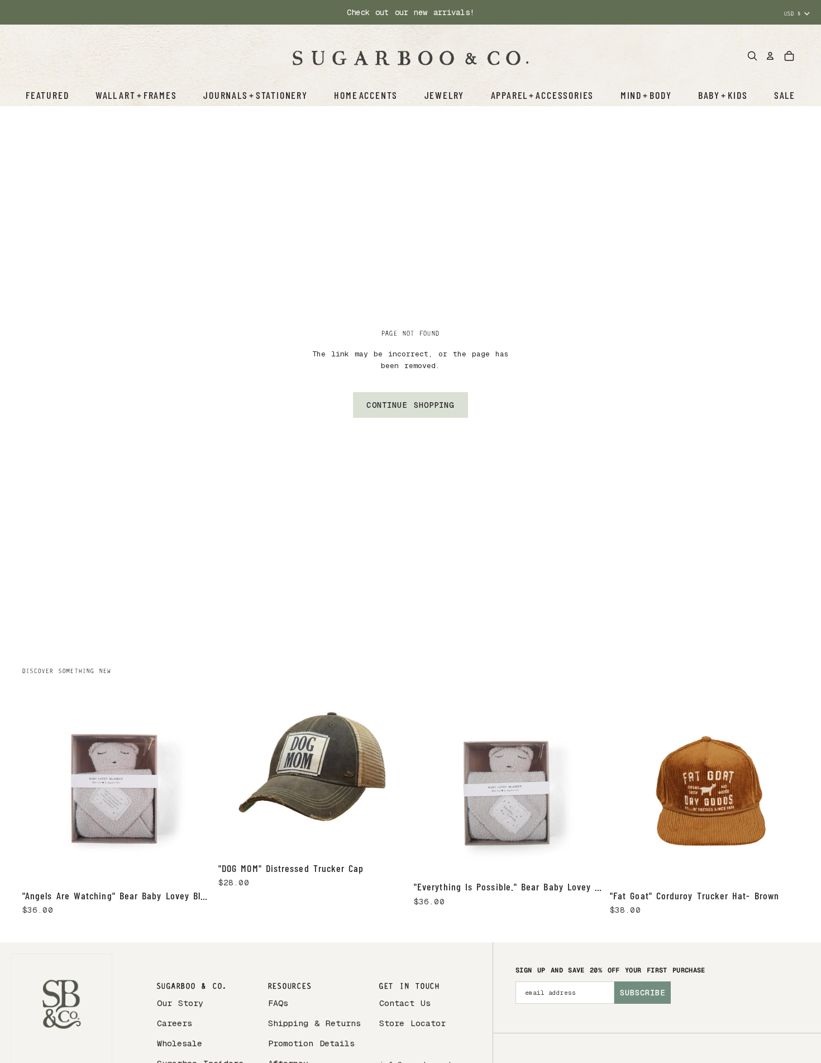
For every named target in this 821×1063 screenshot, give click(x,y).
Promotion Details (311, 1043)
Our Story (180, 1003)
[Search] (752, 55)
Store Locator (412, 1023)
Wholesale (179, 1043)
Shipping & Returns (314, 1023)
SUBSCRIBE (642, 993)
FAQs (278, 1003)
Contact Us (405, 1003)
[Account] (770, 55)
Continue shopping (410, 405)
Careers (174, 1023)
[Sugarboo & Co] (410, 56)
